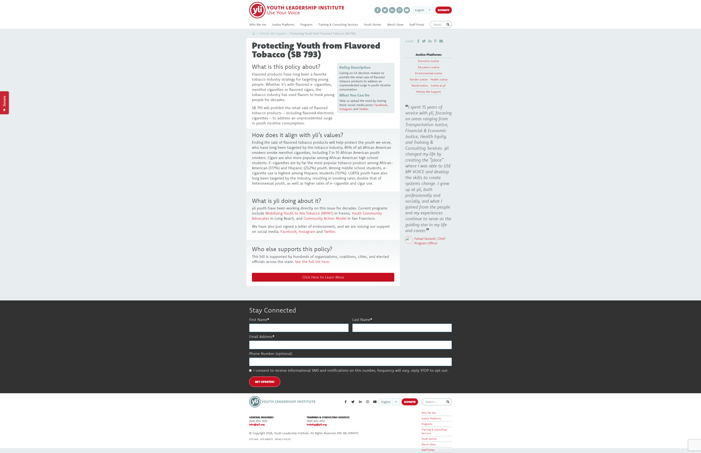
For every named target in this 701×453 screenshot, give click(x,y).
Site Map (253, 439)
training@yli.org (317, 424)
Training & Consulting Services (338, 24)
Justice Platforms (283, 24)
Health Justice (439, 79)
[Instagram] (399, 10)
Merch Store (395, 24)
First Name (258, 319)
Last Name (361, 319)
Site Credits (266, 439)
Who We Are (257, 24)
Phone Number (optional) (270, 353)
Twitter (363, 109)
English (419, 10)
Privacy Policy (283, 439)
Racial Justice (420, 85)
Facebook (380, 105)
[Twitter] (385, 10)
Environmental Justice (428, 73)
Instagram (345, 109)
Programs (306, 24)
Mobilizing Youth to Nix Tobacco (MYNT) (299, 213)
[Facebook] (377, 10)
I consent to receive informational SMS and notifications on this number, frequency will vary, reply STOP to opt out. (351, 370)
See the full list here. (312, 261)
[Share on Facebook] (418, 41)
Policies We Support (272, 33)
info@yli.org (257, 424)
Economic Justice (428, 61)
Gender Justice (419, 79)
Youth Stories (372, 24)
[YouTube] (407, 10)
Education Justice (428, 67)
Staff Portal (416, 24)
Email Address (261, 336)
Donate (443, 10)
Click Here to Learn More (323, 277)
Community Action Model (325, 218)
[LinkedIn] (392, 10)
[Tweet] (423, 41)
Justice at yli (438, 85)
